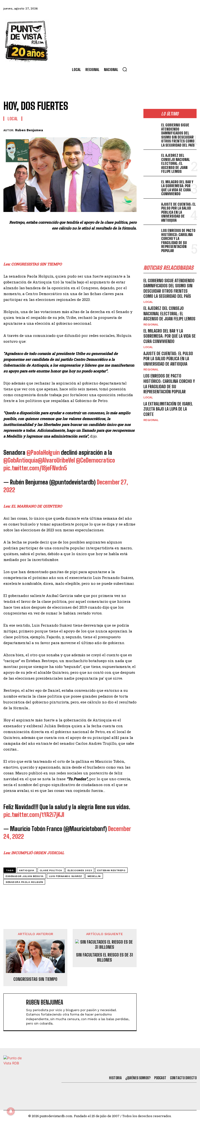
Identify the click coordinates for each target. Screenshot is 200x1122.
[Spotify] (191, 8)
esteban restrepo (111, 870)
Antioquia (26, 870)
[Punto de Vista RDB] (26, 40)
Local (13, 118)
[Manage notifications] (11, 1111)
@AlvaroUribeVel (56, 460)
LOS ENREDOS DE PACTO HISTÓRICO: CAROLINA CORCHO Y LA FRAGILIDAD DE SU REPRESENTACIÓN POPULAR (178, 240)
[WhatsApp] (109, 129)
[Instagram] (164, 8)
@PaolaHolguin (43, 452)
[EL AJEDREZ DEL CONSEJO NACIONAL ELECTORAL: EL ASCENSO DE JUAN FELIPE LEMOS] (151, 159)
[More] (131, 129)
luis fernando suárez (65, 876)
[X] (86, 129)
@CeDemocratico (95, 460)
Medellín (94, 876)
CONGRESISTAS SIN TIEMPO (35, 979)
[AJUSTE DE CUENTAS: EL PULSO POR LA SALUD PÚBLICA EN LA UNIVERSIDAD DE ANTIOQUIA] (151, 208)
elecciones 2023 (80, 870)
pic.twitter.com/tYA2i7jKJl (33, 814)
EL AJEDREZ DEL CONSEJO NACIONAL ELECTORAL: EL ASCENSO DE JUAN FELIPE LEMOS (175, 163)
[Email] (120, 129)
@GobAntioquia (20, 460)
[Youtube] (178, 8)
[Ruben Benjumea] (16, 1012)
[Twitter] (138, 8)
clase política (51, 870)
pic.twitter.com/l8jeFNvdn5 (35, 468)
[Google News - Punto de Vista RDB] (70, 893)
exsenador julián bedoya (25, 876)
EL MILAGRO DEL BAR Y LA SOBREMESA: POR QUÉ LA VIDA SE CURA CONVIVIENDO (177, 188)
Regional (151, 324)
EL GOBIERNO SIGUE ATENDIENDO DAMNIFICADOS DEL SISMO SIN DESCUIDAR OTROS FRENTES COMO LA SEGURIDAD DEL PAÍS (178, 135)
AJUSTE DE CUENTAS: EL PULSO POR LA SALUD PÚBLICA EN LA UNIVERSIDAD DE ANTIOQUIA (178, 212)
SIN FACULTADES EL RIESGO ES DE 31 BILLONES (104, 957)
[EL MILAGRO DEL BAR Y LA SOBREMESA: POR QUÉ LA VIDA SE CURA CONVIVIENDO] (151, 186)
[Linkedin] (97, 129)
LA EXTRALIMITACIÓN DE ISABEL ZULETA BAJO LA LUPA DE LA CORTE (168, 409)
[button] (125, 69)
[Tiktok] (151, 8)
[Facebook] (125, 8)
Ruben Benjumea (29, 130)
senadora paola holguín (24, 882)
